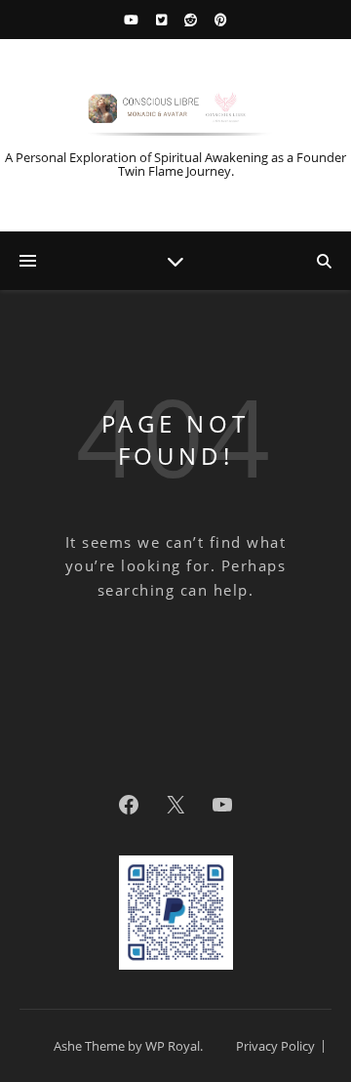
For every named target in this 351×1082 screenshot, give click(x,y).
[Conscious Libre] (175, 112)
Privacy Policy (275, 1046)
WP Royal (172, 1046)
